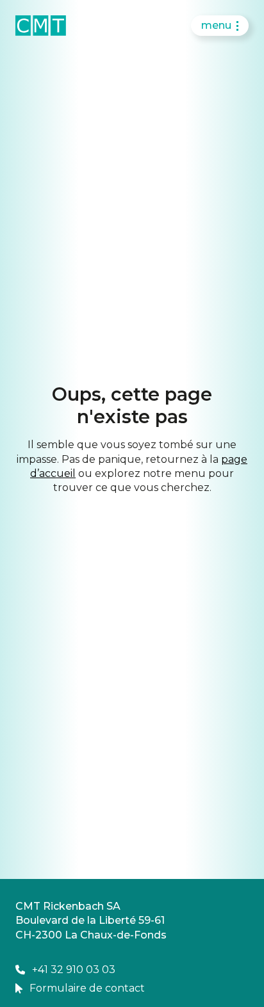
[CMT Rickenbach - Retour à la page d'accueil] (40, 25)
